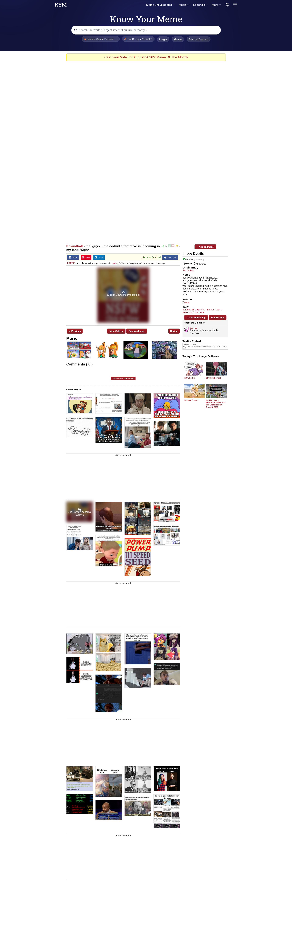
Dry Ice (193, 328)
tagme (219, 309)
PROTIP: (71, 263)
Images (163, 39)
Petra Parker (189, 378)
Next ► (174, 331)
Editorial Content (199, 39)
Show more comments (123, 378)
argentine (200, 309)
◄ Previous (74, 331)
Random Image (137, 331)
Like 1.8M (171, 257)
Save (87, 257)
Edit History (217, 317)
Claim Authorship (196, 317)
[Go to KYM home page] (61, 5)
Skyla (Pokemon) (213, 378)
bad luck (199, 312)
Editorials (199, 4)
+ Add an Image (205, 247)
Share (74, 257)
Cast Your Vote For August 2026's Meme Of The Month (146, 57)
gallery (115, 263)
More (215, 4)
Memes (178, 39)
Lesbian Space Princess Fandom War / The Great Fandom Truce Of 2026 (216, 403)
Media (182, 4)
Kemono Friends (191, 400)
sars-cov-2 (188, 312)
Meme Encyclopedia (159, 4)
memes (210, 309)
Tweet (100, 257)
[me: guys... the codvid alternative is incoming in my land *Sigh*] (123, 295)
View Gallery (116, 331)
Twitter (186, 302)
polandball (188, 309)
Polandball (74, 246)
